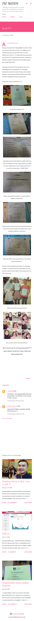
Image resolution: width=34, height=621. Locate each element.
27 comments (12, 502)
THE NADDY (10, 3)
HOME (4, 17)
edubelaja (10, 391)
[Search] (27, 3)
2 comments (12, 552)
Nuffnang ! (6, 533)
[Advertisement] (17, 437)
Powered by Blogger (18, 614)
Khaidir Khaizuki (12, 406)
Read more (28, 502)
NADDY (12, 17)
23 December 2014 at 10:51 (15, 400)
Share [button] (28, 378)
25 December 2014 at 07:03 (15, 414)
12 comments (12, 604)
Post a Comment (7, 418)
